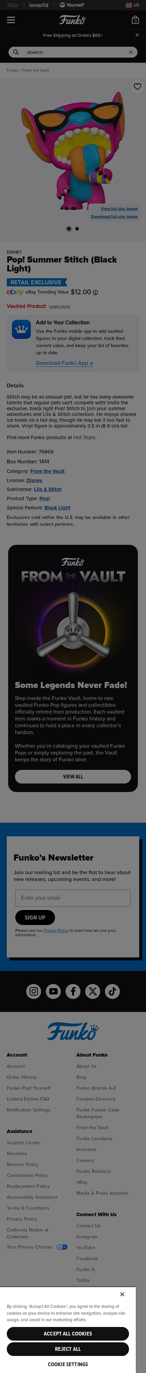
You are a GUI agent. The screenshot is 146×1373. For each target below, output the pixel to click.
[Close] (122, 1294)
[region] (68, 1329)
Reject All (68, 1349)
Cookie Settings (68, 1364)
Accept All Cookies (68, 1333)
